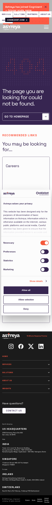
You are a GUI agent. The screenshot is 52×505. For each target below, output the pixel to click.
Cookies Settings (39, 500)
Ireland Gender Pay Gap (46, 500)
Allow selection (26, 299)
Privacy (27, 500)
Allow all (26, 290)
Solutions (7, 372)
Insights (6, 388)
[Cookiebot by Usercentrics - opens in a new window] (37, 193)
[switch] (44, 251)
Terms (33, 500)
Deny (26, 309)
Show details (36, 281)
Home (5, 356)
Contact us (14, 410)
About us (7, 380)
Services (7, 364)
